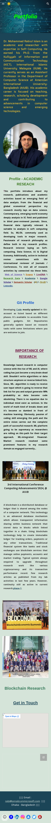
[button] (3, 3)
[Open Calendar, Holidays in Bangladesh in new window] (43, 757)
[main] (25, 16)
